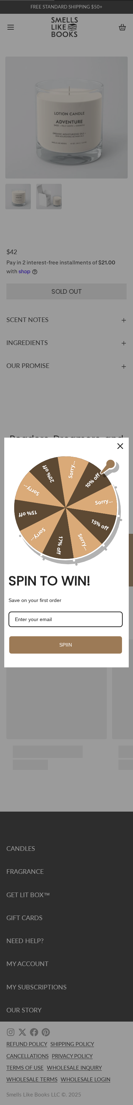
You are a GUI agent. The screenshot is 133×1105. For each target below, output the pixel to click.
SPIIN (65, 645)
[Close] (120, 446)
